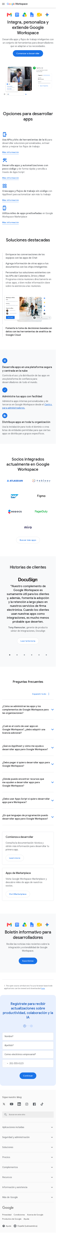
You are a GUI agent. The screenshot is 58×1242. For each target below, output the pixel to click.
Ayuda (26, 1222)
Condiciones (19, 1218)
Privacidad (6, 1218)
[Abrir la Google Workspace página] (17, 4)
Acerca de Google (35, 1218)
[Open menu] (3, 4)
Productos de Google (11, 1222)
